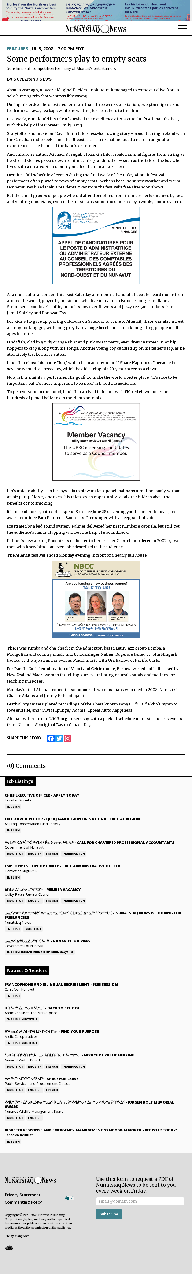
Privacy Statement (23, 1194)
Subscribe (109, 1214)
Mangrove (22, 1236)
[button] (9, 1247)
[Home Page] (96, 28)
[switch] (70, 1198)
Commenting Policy (23, 1202)
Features (17, 49)
